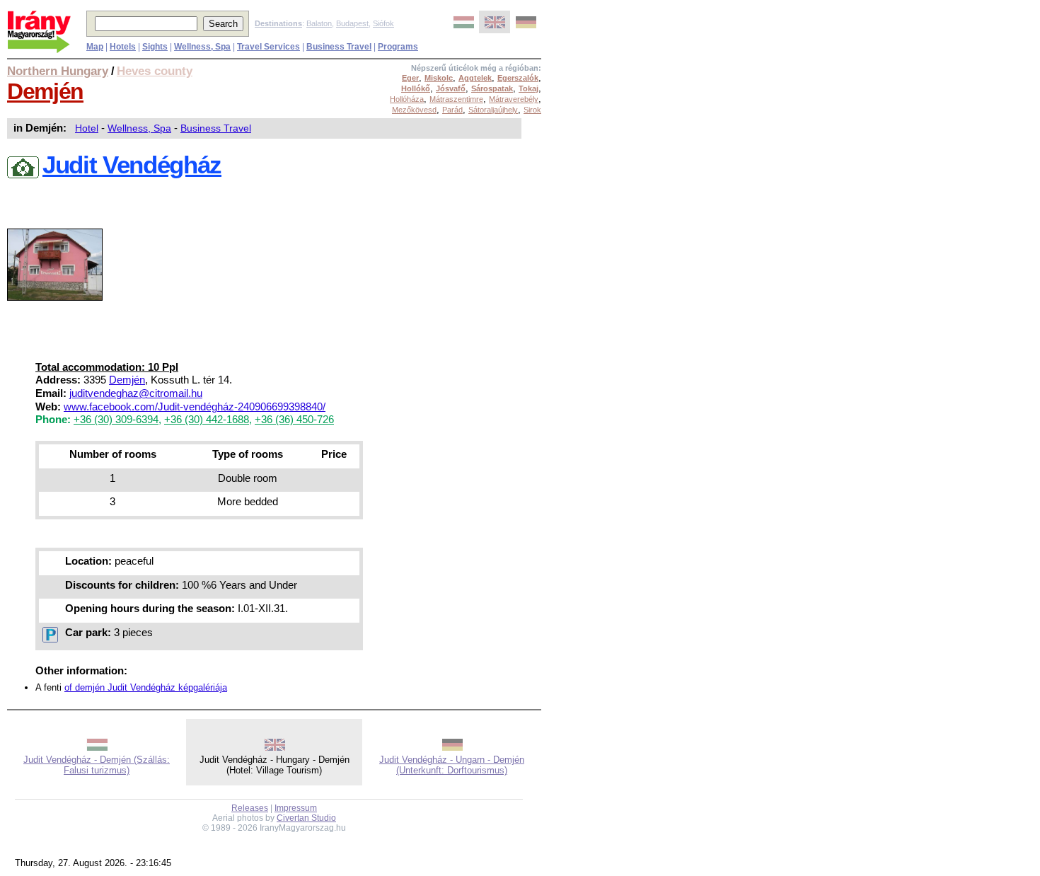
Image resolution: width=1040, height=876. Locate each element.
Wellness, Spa (139, 128)
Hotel (86, 128)
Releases (249, 808)
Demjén (45, 91)
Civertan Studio (306, 818)
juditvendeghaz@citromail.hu (135, 393)
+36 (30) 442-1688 (206, 419)
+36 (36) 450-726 (294, 419)
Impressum (296, 808)
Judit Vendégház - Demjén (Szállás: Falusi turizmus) (96, 765)
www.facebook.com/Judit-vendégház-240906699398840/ (194, 407)
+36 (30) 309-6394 (116, 419)
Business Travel (215, 128)
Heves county (154, 71)
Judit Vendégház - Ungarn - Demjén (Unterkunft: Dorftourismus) (451, 765)
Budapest (352, 23)
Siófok (383, 23)
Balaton (319, 23)
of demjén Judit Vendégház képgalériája (145, 687)
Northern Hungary (57, 71)
